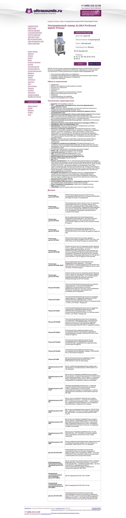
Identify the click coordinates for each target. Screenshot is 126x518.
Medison (31, 73)
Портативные (34, 35)
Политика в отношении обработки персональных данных (65, 513)
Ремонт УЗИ (67, 1)
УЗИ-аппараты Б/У (36, 41)
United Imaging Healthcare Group (34, 96)
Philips (30, 77)
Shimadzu (31, 80)
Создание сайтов (96, 508)
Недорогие (33, 26)
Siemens (31, 82)
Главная (50, 21)
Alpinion (31, 54)
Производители (39, 1)
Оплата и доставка (57, 1)
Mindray (31, 75)
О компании (76, 1)
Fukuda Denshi (33, 67)
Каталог (30, 1)
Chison (30, 56)
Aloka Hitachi (33, 51)
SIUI (29, 84)
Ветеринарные (35, 39)
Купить (80, 64)
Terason (31, 88)
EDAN (30, 108)
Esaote (30, 64)
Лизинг (47, 1)
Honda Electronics (34, 71)
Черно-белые (34, 31)
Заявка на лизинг (94, 64)
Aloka (62, 21)
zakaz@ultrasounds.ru (46, 514)
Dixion (30, 58)
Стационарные (35, 33)
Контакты (84, 1)
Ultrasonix (31, 93)
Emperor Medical (34, 62)
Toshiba (31, 90)
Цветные (32, 28)
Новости (98, 1)
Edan (30, 60)
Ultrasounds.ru (27, 508)
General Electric (34, 69)
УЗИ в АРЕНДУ (34, 44)
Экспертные (33, 37)
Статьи (92, 1)
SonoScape (32, 86)
